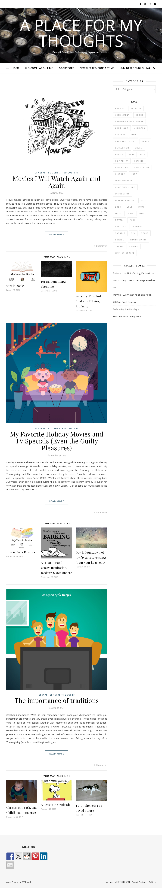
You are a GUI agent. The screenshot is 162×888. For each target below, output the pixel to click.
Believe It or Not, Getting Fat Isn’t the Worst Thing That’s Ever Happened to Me (134, 280)
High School (142, 167)
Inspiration (122, 194)
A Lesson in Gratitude (56, 805)
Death (145, 141)
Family (119, 154)
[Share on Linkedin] (43, 856)
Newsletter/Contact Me (97, 68)
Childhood (121, 128)
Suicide (119, 240)
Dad (133, 134)
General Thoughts (47, 172)
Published (121, 226)
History (120, 174)
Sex (133, 233)
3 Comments (100, 245)
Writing (133, 246)
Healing (139, 161)
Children (139, 128)
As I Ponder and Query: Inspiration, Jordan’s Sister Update (56, 568)
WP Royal (26, 882)
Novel (142, 213)
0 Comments (100, 512)
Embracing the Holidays (126, 309)
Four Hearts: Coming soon (127, 316)
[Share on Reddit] (27, 856)
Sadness (120, 233)
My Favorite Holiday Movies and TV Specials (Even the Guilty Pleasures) (56, 441)
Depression (122, 148)
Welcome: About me (39, 68)
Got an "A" (121, 161)
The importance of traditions (57, 700)
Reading (138, 226)
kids (143, 200)
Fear (131, 154)
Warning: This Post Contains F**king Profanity (88, 301)
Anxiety (120, 108)
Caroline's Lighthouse (129, 121)
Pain (132, 220)
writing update (124, 253)
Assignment (122, 115)
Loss (118, 207)
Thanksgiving (138, 240)
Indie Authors (124, 180)
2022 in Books (15, 286)
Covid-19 (120, 134)
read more (56, 234)
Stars (144, 233)
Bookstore (66, 68)
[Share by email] (10, 865)
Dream (139, 148)
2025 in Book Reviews (125, 301)
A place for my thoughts (81, 32)
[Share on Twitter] (18, 856)
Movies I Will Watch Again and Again (57, 181)
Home (15, 68)
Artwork (136, 108)
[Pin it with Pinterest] (35, 856)
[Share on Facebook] (10, 856)
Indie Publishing (125, 187)
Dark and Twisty (125, 141)
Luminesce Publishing (135, 68)
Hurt (134, 174)
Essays (43, 695)
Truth (119, 246)
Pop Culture (70, 172)
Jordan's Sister (125, 200)
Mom (141, 207)
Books (139, 115)
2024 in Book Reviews (20, 552)
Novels (119, 220)
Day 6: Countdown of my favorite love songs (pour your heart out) (91, 557)
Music (118, 213)
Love (130, 207)
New (130, 213)
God (142, 154)
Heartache (121, 167)
